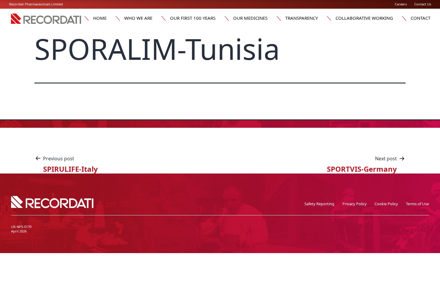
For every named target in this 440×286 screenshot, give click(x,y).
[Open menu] (86, 18)
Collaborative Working (364, 18)
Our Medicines (250, 18)
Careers (401, 4)
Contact (420, 18)
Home (100, 18)
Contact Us (422, 4)
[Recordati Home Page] (46, 23)
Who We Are (138, 18)
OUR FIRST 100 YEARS (193, 18)
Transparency (301, 18)
